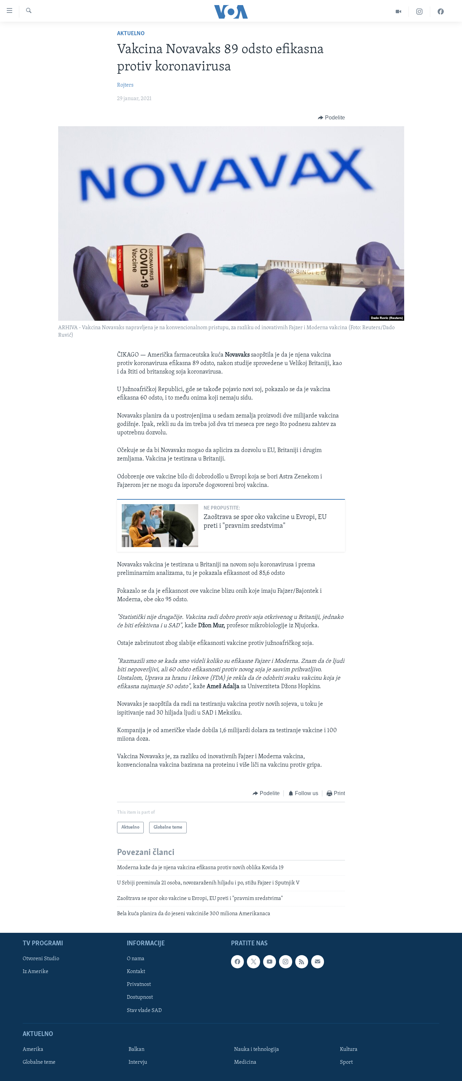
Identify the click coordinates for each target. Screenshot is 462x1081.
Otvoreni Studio (41, 959)
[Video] (398, 11)
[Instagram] (419, 11)
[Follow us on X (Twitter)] (253, 961)
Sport (346, 1062)
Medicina (245, 1062)
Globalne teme (39, 1062)
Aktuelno (131, 34)
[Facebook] (440, 11)
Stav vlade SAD (144, 1010)
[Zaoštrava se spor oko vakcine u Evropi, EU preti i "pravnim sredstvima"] (160, 525)
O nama (135, 959)
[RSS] (301, 961)
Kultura (348, 1049)
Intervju (138, 1062)
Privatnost (139, 985)
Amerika (33, 1049)
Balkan (136, 1049)
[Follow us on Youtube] (269, 961)
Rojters (125, 85)
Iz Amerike (35, 972)
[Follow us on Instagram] (285, 961)
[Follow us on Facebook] (237, 961)
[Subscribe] (317, 961)
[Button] (331, 117)
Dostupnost (140, 997)
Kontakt (136, 972)
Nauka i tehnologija (256, 1049)
